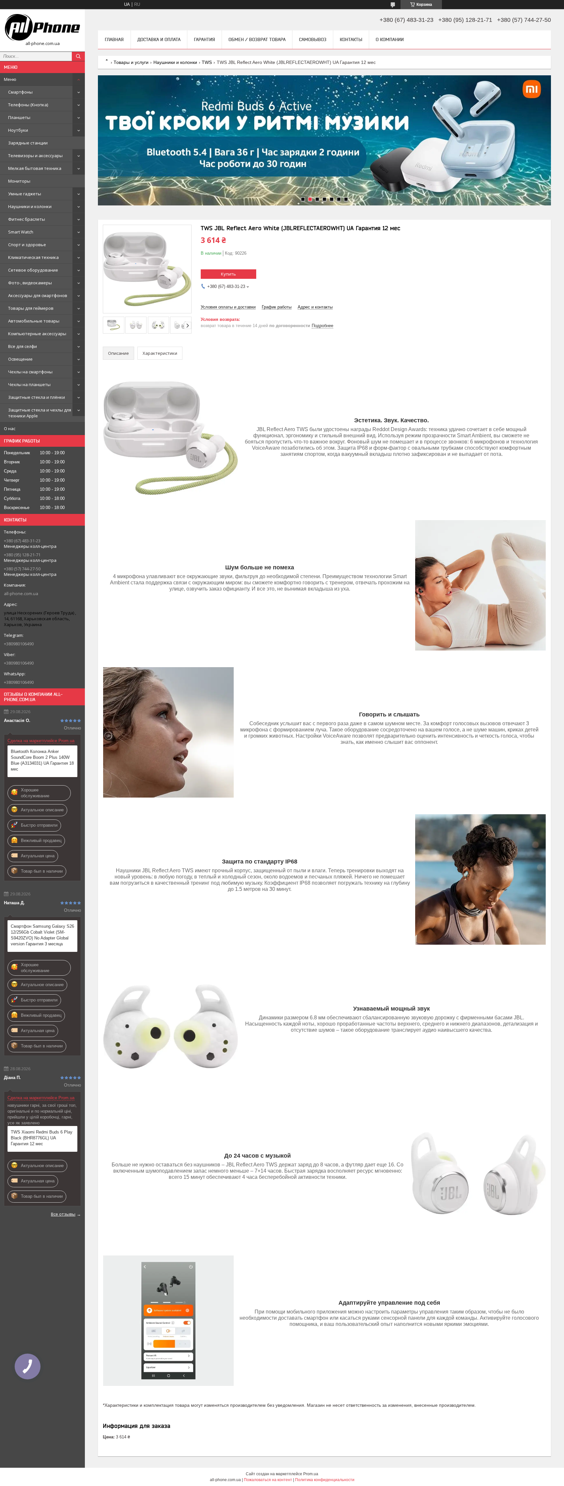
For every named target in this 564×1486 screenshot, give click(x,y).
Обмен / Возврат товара (257, 39)
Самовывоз (312, 39)
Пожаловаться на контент (268, 1480)
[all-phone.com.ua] (42, 27)
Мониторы (19, 181)
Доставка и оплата (158, 39)
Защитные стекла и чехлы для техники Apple (39, 413)
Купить (228, 274)
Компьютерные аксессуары (37, 334)
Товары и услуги (131, 62)
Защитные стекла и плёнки (36, 397)
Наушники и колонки (30, 206)
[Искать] (78, 56)
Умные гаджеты (24, 194)
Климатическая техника (33, 257)
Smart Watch (20, 232)
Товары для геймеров (31, 308)
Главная (114, 39)
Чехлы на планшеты (29, 384)
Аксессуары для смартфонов (37, 295)
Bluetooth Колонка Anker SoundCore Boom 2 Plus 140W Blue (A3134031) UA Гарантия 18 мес (42, 760)
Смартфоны (20, 92)
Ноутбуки (18, 130)
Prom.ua (310, 1474)
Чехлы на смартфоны (30, 372)
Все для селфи (22, 346)
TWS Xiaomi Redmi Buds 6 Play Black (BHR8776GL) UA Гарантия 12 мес (41, 1138)
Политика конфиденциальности (324, 1480)
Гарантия (204, 39)
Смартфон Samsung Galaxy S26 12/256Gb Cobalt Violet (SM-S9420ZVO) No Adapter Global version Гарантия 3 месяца (42, 935)
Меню (10, 79)
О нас (9, 428)
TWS (207, 62)
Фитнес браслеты (26, 219)
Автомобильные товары (33, 321)
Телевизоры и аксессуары (35, 155)
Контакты (351, 39)
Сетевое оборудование (33, 270)
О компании (390, 39)
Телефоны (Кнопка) (28, 105)
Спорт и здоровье (27, 245)
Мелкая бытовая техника (34, 168)
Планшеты (19, 117)
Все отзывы (63, 1214)
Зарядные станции (28, 143)
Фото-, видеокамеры (30, 283)
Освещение (20, 359)
